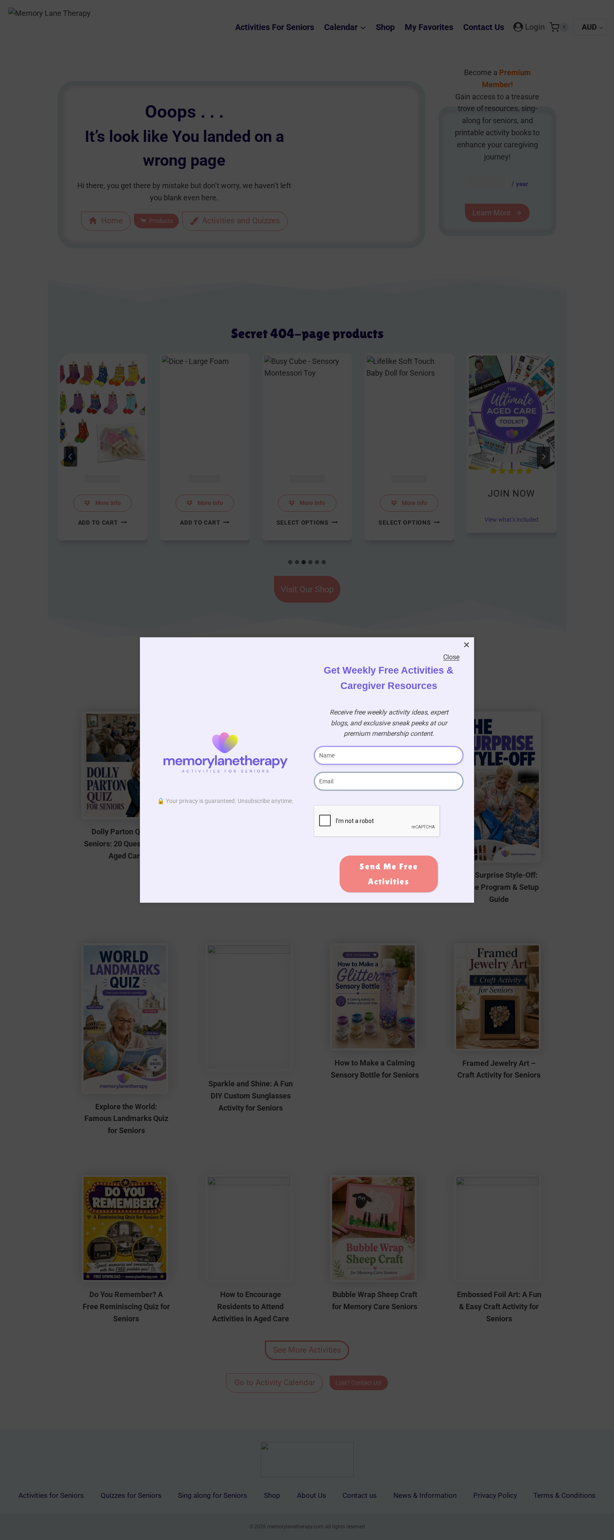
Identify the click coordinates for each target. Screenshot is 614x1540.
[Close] (466, 644)
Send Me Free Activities (389, 874)
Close (451, 657)
